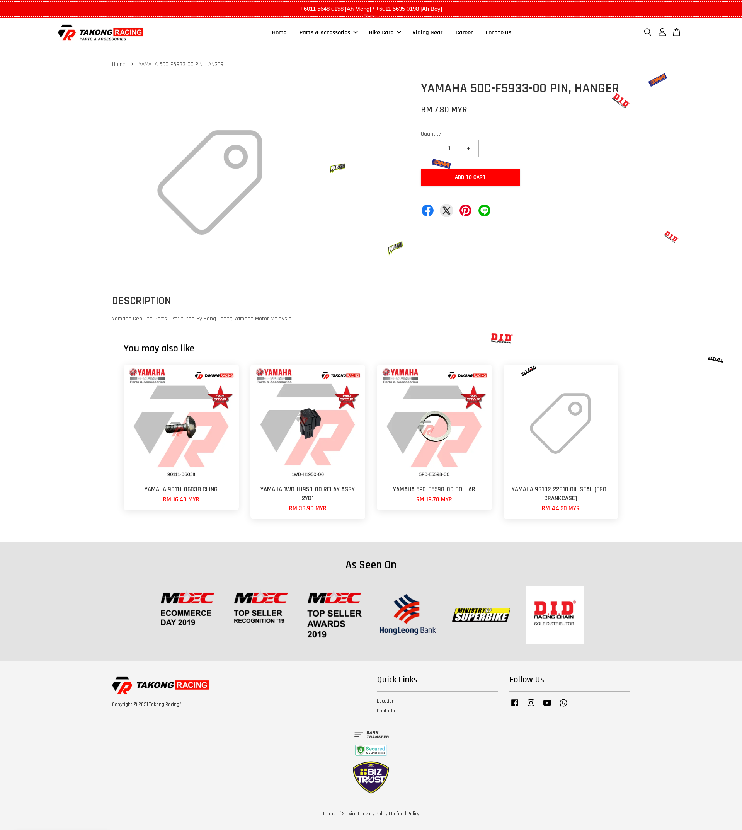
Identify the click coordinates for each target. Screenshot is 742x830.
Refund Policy (405, 814)
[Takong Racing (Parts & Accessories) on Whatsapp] (563, 707)
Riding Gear (427, 33)
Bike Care (381, 33)
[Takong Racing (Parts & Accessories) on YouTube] (547, 707)
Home (279, 33)
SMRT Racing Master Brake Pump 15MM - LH (71, 808)
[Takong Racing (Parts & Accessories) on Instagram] (531, 707)
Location (386, 701)
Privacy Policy (374, 814)
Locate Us (498, 33)
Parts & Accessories (325, 33)
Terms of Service (340, 814)
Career (464, 33)
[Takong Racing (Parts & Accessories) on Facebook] (514, 707)
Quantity (431, 134)
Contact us (388, 711)
